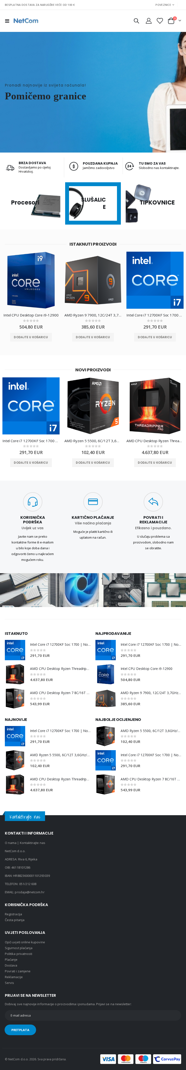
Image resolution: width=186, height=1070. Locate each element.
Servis (9, 983)
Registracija (13, 914)
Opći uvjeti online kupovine (25, 942)
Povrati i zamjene (18, 971)
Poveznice (163, 5)
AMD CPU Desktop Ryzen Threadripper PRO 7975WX (155, 440)
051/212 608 (28, 884)
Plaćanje (11, 959)
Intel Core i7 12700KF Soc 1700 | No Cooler (155, 315)
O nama (10, 843)
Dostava (11, 965)
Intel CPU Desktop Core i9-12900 (30, 315)
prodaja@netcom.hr (29, 892)
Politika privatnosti (18, 954)
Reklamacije (14, 977)
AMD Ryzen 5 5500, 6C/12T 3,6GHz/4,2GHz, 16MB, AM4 (93, 440)
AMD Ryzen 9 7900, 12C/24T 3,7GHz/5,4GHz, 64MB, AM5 (93, 315)
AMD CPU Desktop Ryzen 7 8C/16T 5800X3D (60, 692)
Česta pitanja (14, 920)
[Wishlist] (159, 21)
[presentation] (3, 285)
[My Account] (149, 21)
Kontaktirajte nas (32, 843)
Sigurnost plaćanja (18, 948)
